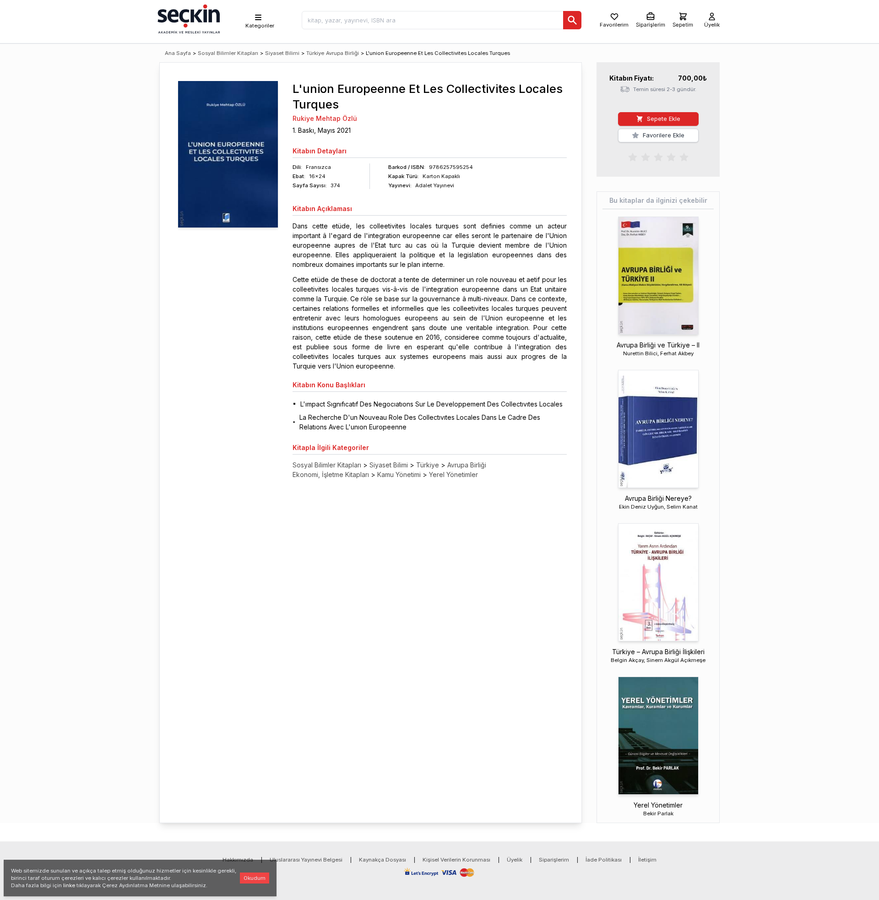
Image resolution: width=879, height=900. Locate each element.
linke (69, 885)
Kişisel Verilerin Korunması (456, 860)
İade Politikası (604, 860)
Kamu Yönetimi (399, 474)
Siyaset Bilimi (282, 53)
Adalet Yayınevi (434, 185)
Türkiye (315, 53)
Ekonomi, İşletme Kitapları (331, 474)
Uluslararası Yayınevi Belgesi (306, 860)
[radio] (632, 156)
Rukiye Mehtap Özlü (325, 118)
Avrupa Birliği (342, 53)
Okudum (255, 878)
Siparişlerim (554, 860)
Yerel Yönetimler (453, 474)
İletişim (647, 860)
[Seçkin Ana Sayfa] (188, 18)
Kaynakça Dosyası (382, 860)
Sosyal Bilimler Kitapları (228, 53)
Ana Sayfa (178, 53)
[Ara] (572, 20)
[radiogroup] (658, 156)
